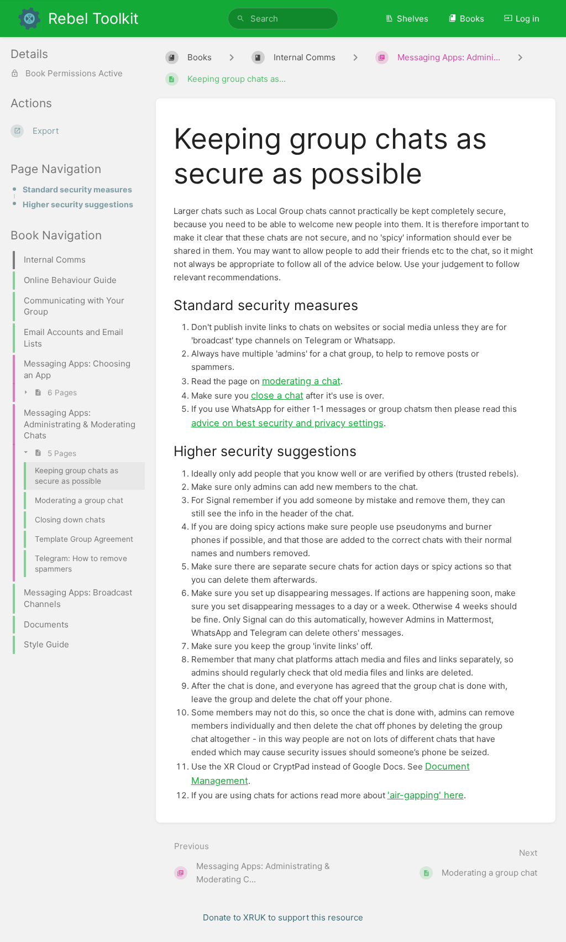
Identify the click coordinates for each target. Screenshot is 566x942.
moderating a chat (301, 380)
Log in (527, 18)
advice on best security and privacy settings (287, 422)
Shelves (412, 18)
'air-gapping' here (425, 794)
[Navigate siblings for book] (231, 57)
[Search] (241, 18)
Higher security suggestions (78, 204)
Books (472, 18)
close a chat (277, 395)
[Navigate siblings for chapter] (355, 57)
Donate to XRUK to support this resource (283, 917)
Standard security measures (77, 189)
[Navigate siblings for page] (520, 57)
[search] (283, 18)
